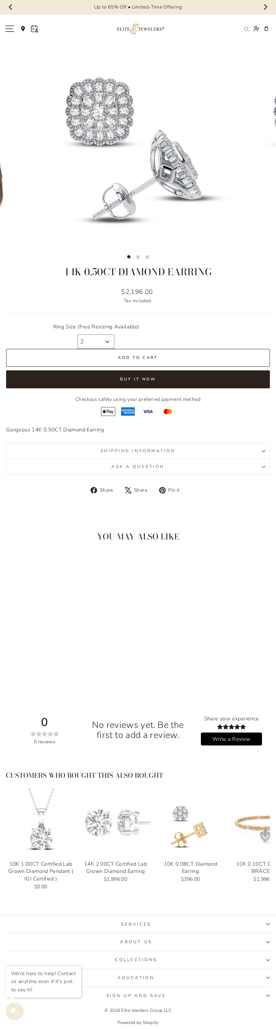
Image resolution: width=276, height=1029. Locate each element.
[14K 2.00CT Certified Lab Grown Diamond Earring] (115, 822)
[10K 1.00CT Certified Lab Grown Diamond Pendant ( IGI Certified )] (40, 822)
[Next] (265, 7)
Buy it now (138, 379)
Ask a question (137, 466)
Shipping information (138, 451)
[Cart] (266, 28)
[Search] (246, 28)
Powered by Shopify (138, 1022)
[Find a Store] (23, 28)
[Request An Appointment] (34, 28)
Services (136, 924)
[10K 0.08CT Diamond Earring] (190, 822)
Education (136, 978)
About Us (136, 942)
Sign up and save (136, 995)
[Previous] (10, 7)
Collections (136, 960)
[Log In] (256, 28)
